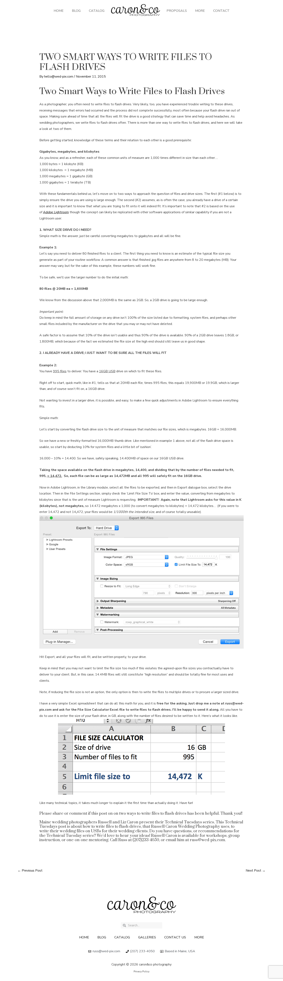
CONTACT (221, 10)
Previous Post (30, 870)
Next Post (255, 870)
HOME (59, 10)
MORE (200, 10)
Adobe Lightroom (56, 212)
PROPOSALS (177, 10)
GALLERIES (147, 937)
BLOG (76, 10)
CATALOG (96, 10)
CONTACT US (175, 937)
